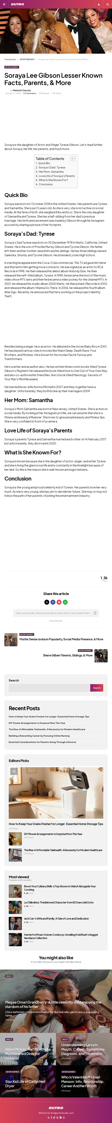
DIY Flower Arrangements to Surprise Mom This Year (37, 722)
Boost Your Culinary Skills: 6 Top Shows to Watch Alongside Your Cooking (60, 888)
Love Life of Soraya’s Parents (57, 176)
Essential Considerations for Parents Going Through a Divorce (42, 742)
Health (65, 1039)
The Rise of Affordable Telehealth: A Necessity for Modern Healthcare (47, 729)
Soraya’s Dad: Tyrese (52, 167)
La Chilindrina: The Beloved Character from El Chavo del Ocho (58, 902)
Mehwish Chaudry (22, 90)
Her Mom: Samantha (51, 171)
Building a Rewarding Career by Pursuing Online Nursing (39, 735)
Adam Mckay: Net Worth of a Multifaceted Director (28, 1051)
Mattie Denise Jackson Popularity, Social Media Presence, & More (61, 639)
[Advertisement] (51, 120)
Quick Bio (44, 163)
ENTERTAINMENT (11, 67)
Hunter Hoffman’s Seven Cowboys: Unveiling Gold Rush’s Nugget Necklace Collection (61, 936)
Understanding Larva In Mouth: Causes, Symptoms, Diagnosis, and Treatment (83, 1049)
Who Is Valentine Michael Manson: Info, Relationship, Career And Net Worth (82, 1081)
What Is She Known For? (53, 180)
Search (14, 680)
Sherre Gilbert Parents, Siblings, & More (68, 655)
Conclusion (46, 184)
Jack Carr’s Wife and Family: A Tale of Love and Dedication (56, 918)
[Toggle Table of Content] (71, 158)
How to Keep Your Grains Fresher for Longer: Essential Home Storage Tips (49, 716)
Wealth (9, 976)
